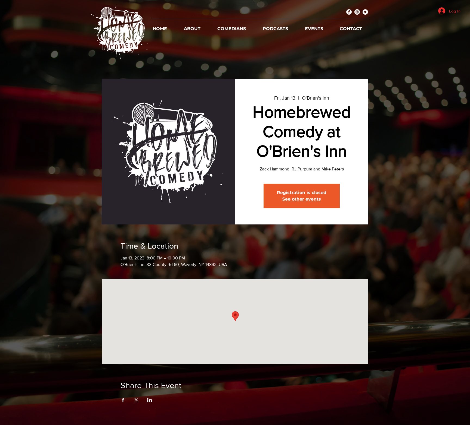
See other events (301, 199)
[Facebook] (349, 12)
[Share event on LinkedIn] (149, 400)
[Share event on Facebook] (123, 400)
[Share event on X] (136, 400)
